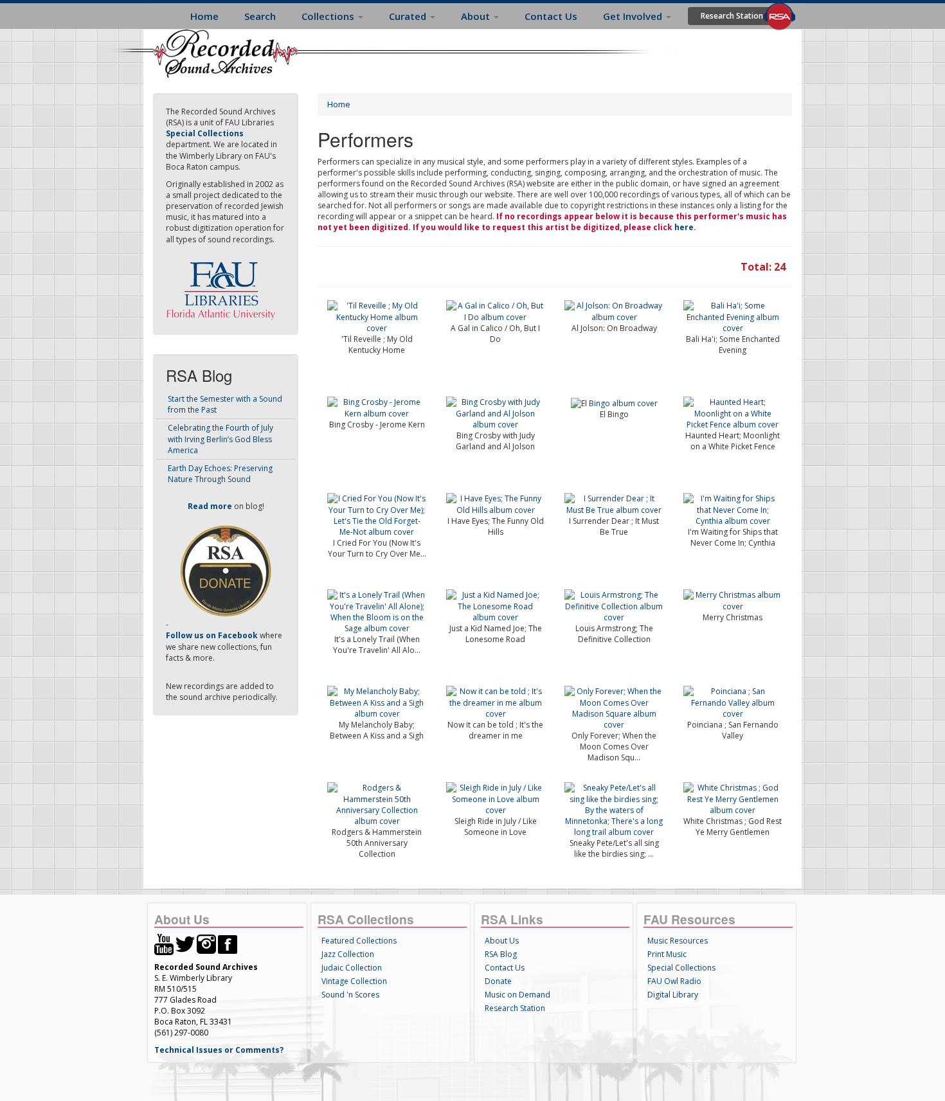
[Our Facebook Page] (227, 943)
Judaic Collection (351, 967)
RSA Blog (501, 954)
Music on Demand (517, 994)
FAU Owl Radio (674, 981)
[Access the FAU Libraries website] (224, 285)
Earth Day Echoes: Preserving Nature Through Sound (220, 474)
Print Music (667, 954)
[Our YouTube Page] (164, 943)
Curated (409, 16)
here (684, 227)
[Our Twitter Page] (185, 943)
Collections (329, 16)
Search (260, 16)
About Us (502, 940)
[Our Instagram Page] (206, 943)
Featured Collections (359, 940)
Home (204, 16)
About (476, 16)
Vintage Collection (354, 981)
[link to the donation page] (225, 570)
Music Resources (677, 940)
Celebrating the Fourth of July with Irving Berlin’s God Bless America (220, 438)
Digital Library (672, 994)
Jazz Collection (347, 954)
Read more (210, 506)
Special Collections (681, 967)
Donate (498, 981)
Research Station (732, 15)
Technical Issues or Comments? (219, 1049)
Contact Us (551, 16)
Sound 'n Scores (350, 994)
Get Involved (634, 16)
